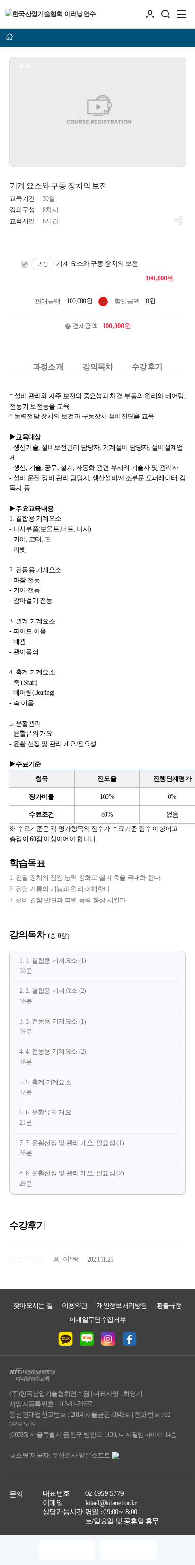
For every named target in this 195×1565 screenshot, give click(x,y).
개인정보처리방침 (122, 1305)
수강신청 (128, 1549)
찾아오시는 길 (33, 1305)
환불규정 (169, 1305)
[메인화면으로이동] (50, 14)
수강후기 (147, 366)
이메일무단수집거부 (97, 1319)
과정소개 (48, 366)
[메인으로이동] (9, 37)
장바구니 (66, 1549)
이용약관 (74, 1305)
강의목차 (97, 366)
